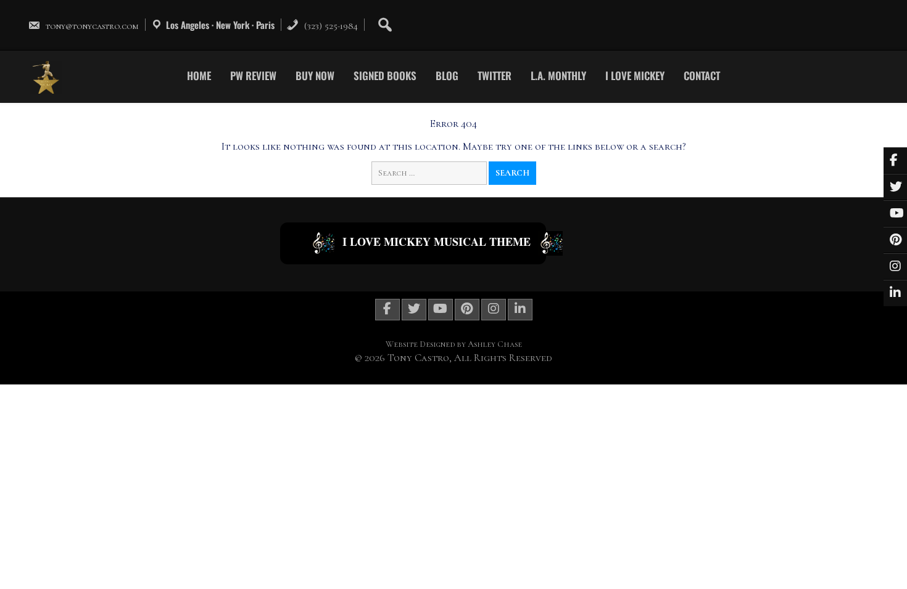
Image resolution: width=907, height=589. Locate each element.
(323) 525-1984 (330, 25)
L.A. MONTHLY (558, 75)
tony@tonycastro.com (92, 25)
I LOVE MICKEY (635, 75)
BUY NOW (315, 75)
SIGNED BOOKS (385, 75)
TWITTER (494, 75)
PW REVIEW (253, 75)
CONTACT (702, 75)
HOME (199, 75)
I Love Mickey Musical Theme (436, 242)
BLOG (447, 75)
